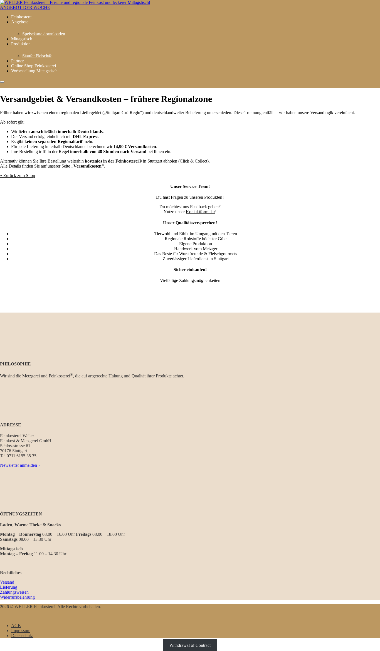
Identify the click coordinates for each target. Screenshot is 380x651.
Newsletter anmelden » (20, 465)
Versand (7, 582)
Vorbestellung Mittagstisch (34, 70)
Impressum (20, 630)
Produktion (21, 43)
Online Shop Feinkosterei (33, 65)
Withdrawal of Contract (190, 645)
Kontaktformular (200, 211)
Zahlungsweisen (14, 592)
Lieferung (8, 587)
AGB (16, 625)
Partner (17, 60)
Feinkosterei (22, 16)
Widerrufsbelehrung (17, 597)
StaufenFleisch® (36, 55)
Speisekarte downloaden (43, 33)
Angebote (19, 21)
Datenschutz (22, 635)
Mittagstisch (21, 38)
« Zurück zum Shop (17, 175)
